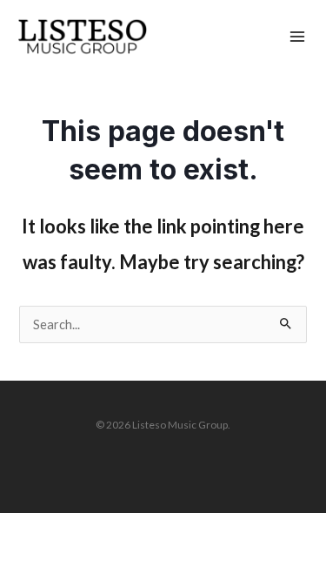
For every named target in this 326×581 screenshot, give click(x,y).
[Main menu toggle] (297, 37)
